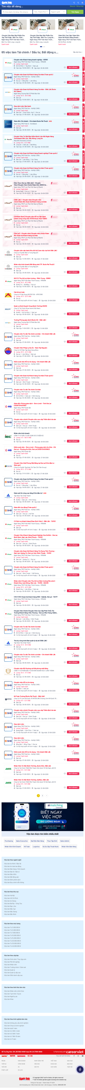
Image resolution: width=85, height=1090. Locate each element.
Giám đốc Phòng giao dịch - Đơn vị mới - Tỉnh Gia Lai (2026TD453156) (32, 404)
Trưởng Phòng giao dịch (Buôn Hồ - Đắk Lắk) (30, 320)
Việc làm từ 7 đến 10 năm (12, 1036)
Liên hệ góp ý (48, 1085)
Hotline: (59, 1085)
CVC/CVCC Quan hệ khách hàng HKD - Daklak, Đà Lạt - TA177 (35, 597)
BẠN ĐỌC (70, 1064)
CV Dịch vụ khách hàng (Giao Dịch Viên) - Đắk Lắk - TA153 (35, 521)
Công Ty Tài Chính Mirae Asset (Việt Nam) (27, 308)
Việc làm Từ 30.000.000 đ (12, 943)
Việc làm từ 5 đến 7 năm (12, 1034)
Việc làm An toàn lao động (12, 866)
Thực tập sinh (52, 841)
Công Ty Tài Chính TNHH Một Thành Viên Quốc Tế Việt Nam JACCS (35, 768)
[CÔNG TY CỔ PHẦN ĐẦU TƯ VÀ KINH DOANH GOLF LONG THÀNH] (8, 671)
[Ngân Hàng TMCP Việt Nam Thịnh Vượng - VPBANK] (8, 63)
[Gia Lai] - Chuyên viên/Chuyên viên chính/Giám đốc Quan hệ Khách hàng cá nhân (31, 234)
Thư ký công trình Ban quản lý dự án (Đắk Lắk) (30, 640)
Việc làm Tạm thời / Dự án (12, 994)
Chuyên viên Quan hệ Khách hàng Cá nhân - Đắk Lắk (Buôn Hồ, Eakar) (35, 90)
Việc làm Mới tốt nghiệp (12, 962)
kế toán (27, 846)
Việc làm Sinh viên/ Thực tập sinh (15, 959)
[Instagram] (78, 1056)
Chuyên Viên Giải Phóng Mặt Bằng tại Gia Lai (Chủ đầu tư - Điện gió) (34, 464)
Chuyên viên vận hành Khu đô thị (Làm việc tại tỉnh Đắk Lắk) (35, 250)
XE (19, 1067)
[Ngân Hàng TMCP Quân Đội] (8, 406)
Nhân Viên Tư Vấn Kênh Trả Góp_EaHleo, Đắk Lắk (31, 780)
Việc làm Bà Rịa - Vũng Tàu (13, 903)
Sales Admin (64, 841)
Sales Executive (22, 841)
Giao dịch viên (19, 724)
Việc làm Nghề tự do (10, 996)
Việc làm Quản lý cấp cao (12, 972)
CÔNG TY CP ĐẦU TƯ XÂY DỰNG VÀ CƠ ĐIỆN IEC (29, 435)
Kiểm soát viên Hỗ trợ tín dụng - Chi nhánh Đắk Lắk (32, 362)
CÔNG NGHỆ (21, 1064)
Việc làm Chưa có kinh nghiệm (14, 1026)
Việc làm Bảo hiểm (10, 874)
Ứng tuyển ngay (73, 67)
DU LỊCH (20, 1070)
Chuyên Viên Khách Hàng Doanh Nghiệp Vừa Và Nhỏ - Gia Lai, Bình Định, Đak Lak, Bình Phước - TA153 (36, 536)
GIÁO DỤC (70, 1061)
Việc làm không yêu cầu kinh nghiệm (16, 1023)
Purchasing (9, 841)
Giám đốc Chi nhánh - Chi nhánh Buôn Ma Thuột (33, 121)
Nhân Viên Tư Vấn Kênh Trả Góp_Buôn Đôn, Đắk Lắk (32, 766)
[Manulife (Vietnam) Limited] (8, 139)
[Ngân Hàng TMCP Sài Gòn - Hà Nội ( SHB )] (8, 77)
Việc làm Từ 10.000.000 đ (12, 935)
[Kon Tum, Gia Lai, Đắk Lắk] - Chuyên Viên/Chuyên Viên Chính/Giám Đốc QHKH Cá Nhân (30, 184)
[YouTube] (82, 1056)
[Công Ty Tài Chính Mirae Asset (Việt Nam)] (8, 309)
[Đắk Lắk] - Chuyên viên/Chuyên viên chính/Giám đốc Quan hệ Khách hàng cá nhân (30, 201)
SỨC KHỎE (54, 1067)
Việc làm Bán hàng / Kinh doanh (14, 869)
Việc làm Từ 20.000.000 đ (12, 941)
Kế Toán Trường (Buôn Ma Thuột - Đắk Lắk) (29, 696)
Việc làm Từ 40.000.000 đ (12, 946)
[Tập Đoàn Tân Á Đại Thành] (8, 496)
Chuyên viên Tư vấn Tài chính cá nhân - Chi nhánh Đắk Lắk (34, 334)
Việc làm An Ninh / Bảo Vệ (12, 864)
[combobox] (17, 12)
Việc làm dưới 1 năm (10, 1028)
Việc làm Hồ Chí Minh (11, 898)
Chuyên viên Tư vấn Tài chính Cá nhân (27, 389)
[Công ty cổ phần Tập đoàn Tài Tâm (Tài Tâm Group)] (8, 466)
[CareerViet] (74, 1052)
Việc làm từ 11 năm (10, 1039)
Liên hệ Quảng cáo (24, 1085)
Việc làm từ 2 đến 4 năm (12, 1031)
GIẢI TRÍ (36, 1067)
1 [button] (38, 795)
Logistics (36, 846)
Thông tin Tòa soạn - (36, 1082)
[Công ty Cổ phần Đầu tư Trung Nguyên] (8, 253)
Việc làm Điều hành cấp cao (13, 975)
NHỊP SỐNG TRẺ (39, 1061)
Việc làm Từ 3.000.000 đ (12, 927)
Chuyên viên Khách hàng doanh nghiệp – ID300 (31, 60)
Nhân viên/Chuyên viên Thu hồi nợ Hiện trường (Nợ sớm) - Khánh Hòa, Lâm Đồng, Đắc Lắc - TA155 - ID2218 (35, 582)
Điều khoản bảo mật (37, 1085)
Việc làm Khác (9, 999)
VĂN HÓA (37, 1064)
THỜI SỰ (4, 1064)
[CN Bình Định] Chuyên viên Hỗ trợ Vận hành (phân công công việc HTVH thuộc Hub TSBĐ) (30, 217)
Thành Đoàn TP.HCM (49, 1082)
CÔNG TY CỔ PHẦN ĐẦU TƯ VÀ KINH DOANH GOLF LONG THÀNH (34, 671)
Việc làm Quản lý (9, 970)
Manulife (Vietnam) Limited (22, 140)
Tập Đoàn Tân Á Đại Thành (22, 496)
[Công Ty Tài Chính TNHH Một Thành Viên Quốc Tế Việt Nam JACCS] (8, 769)
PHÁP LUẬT (5, 1070)
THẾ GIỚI (4, 1067)
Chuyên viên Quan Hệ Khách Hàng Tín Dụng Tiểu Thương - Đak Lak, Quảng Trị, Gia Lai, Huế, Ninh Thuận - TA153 (34, 552)
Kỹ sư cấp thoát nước (51, 846)
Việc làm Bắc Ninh (10, 914)
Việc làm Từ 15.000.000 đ (12, 938)
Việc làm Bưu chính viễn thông (14, 882)
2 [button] (42, 795)
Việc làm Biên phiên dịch (12, 880)
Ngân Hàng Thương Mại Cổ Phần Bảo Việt (27, 93)
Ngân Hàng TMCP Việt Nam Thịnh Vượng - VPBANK (30, 62)
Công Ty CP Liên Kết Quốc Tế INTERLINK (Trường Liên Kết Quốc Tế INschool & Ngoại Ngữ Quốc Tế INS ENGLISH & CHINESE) (35, 699)
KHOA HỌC (54, 1064)
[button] (78, 2)
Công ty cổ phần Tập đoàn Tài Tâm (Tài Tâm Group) (30, 467)
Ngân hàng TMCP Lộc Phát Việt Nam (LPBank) (28, 187)
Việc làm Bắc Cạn (10, 909)
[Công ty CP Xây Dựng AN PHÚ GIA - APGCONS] (8, 295)
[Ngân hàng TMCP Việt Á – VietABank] (8, 124)
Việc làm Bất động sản (11, 877)
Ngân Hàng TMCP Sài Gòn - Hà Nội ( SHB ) (27, 77)
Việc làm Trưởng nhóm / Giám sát (15, 967)
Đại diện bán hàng (37, 841)
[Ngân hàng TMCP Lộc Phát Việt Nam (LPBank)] (8, 186)
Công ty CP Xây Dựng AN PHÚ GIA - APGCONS (28, 294)
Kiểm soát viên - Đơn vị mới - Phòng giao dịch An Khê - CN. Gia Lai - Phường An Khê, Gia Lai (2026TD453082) (35, 448)
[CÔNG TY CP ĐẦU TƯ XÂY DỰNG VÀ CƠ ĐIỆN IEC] (8, 436)
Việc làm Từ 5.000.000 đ (12, 930)
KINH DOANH (21, 1061)
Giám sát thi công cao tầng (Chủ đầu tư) (30, 493)
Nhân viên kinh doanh (22, 433)
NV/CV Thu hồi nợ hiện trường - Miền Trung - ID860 (32, 278)
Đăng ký (72, 6)
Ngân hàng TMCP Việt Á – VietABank (25, 124)
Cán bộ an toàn (19, 292)
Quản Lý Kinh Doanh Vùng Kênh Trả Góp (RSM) (30, 306)
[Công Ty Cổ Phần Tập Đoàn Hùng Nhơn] (8, 351)
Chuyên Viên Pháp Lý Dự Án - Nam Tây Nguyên (30, 348)
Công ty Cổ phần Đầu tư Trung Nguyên (26, 253)
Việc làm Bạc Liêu (10, 906)
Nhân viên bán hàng (69, 846)
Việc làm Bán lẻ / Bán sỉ (11, 872)
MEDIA (3, 1061)
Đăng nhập (79, 6)
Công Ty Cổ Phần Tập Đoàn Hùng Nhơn (26, 350)
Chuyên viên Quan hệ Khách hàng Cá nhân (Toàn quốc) (33, 74)
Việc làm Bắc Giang (10, 911)
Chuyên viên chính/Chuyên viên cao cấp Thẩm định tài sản (35, 419)
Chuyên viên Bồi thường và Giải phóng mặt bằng (31, 668)
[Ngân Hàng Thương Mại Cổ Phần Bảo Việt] (8, 92)
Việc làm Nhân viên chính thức (14, 991)
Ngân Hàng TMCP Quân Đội (22, 408)
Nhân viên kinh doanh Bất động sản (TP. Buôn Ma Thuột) (34, 264)
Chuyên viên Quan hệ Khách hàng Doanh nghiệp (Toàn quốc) (35, 153)
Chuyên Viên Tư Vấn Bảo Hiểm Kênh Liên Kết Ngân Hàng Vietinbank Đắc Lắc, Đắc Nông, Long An (34, 137)
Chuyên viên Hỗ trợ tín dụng (24, 682)
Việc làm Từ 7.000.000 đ (12, 933)
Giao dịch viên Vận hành (22, 106)
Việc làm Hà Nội (9, 895)
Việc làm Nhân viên (10, 964)
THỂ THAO (54, 1061)
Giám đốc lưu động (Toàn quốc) (25, 507)
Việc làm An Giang (10, 901)
